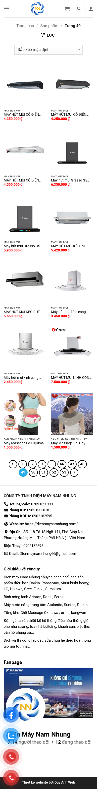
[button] (7, 8)
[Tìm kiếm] (79, 8)
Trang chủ (25, 25)
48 (82, 464)
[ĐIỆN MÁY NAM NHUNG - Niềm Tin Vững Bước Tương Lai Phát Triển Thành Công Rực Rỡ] (37, 8)
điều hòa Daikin (27, 583)
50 (33, 472)
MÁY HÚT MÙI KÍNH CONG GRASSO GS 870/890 (71, 378)
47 (72, 464)
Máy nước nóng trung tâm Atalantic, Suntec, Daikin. (46, 605)
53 (64, 472)
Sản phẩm (49, 25)
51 (43, 472)
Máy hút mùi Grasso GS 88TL (22, 246)
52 (54, 472)
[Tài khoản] (90, 8)
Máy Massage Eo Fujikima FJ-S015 (24, 443)
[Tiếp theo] (74, 472)
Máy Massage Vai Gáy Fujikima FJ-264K (68, 443)
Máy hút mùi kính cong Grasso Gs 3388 (68, 312)
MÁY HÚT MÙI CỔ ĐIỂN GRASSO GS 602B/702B (69, 115)
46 (62, 464)
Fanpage (13, 662)
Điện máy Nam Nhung (22, 577)
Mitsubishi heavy (74, 583)
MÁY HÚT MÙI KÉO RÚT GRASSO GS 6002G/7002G (25, 312)
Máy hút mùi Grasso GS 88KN (69, 180)
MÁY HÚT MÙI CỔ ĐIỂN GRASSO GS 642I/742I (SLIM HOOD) (21, 180)
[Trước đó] (13, 464)
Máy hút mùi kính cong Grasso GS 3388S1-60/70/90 (21, 378)
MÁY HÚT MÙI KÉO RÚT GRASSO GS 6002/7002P (70, 246)
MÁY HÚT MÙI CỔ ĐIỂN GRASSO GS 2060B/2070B (24, 115)
